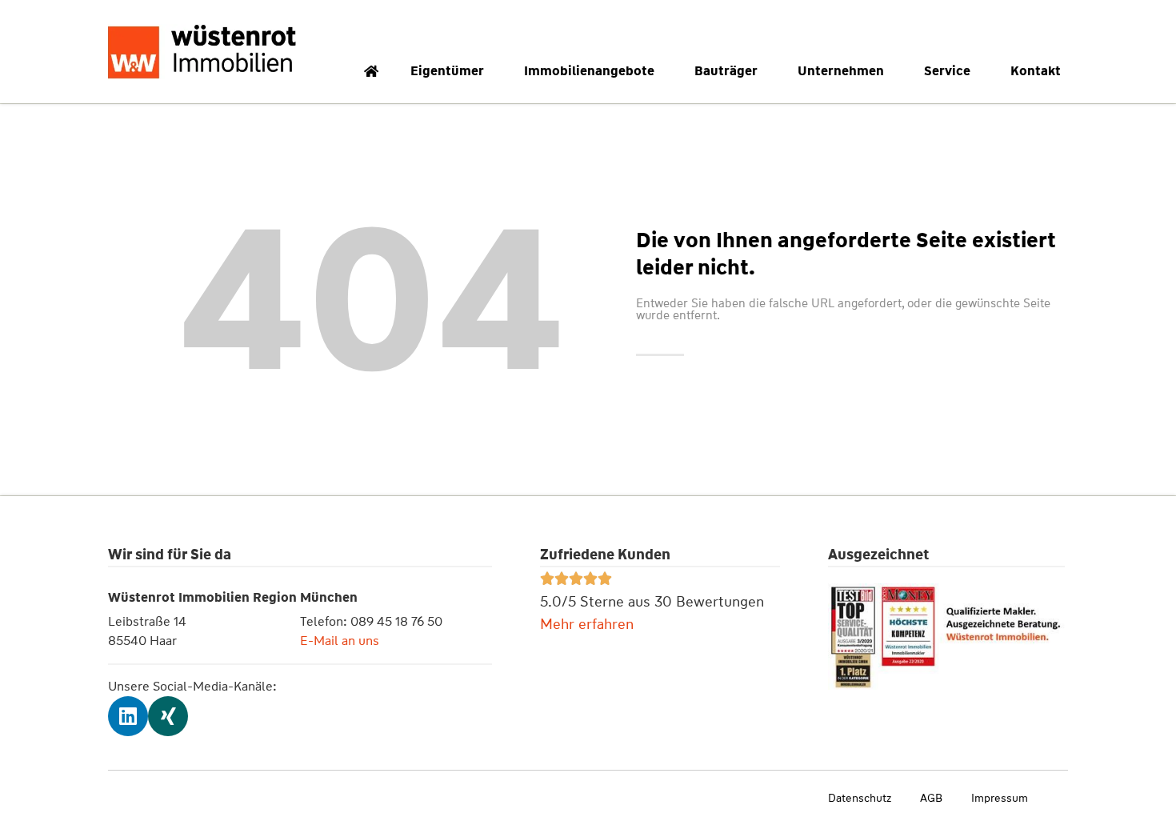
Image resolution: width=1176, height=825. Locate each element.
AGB (931, 798)
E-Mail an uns (339, 640)
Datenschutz (859, 798)
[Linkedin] (128, 716)
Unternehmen (841, 70)
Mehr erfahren (587, 624)
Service (947, 70)
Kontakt (1035, 70)
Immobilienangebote (589, 70)
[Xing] (168, 716)
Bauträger (726, 70)
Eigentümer (447, 70)
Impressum (999, 798)
